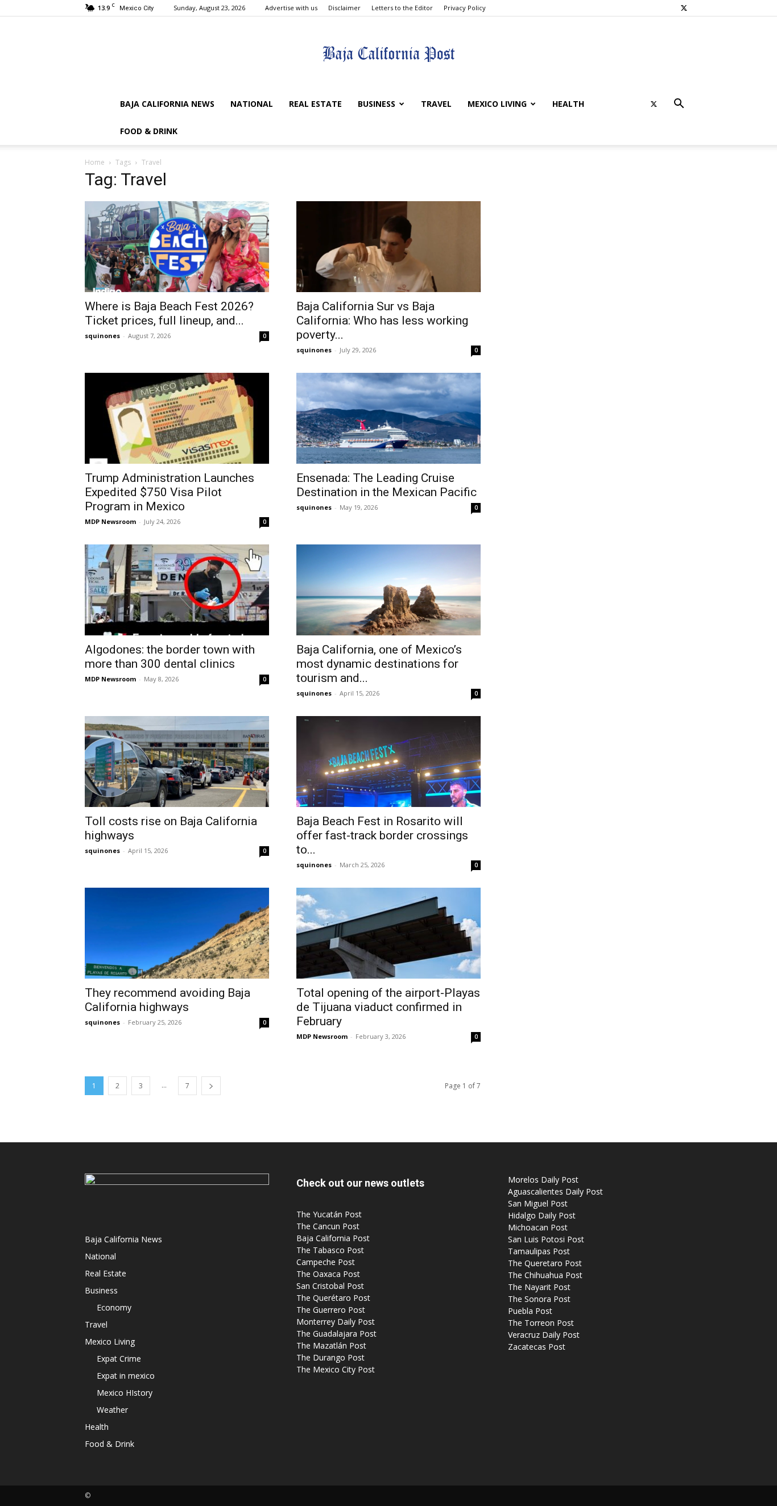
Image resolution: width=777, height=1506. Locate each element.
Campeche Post (325, 1262)
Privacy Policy (465, 7)
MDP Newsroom (110, 521)
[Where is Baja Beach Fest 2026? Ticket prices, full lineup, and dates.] (177, 246)
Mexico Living (497, 103)
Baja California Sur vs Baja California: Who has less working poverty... (382, 320)
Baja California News (167, 103)
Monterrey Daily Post (335, 1321)
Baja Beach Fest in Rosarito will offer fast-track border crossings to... (382, 835)
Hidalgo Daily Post (542, 1215)
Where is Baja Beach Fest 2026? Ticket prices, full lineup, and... (169, 313)
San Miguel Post (538, 1203)
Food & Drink (148, 131)
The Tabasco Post (330, 1250)
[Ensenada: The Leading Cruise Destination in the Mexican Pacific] (388, 418)
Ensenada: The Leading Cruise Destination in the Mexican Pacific (386, 485)
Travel (436, 103)
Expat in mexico (126, 1375)
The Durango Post (330, 1357)
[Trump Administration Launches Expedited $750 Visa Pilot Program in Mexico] (177, 418)
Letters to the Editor (402, 7)
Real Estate (315, 103)
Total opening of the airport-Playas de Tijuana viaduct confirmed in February (388, 1007)
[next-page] (211, 1085)
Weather (112, 1409)
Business (376, 103)
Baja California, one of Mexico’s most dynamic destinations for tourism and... (379, 664)
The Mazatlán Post (331, 1345)
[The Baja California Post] (388, 54)
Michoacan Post (538, 1227)
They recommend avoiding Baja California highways (167, 1000)
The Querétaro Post (333, 1297)
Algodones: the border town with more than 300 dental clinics (170, 657)
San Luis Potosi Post (546, 1239)
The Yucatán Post (329, 1214)
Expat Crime (119, 1358)
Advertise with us (291, 7)
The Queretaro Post (545, 1263)
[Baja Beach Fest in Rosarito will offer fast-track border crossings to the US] (388, 761)
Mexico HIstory (124, 1392)
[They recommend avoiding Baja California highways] (177, 933)
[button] (678, 104)
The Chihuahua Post (545, 1275)
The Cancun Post (327, 1226)
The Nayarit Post (539, 1287)
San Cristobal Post (330, 1285)
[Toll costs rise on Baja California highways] (177, 761)
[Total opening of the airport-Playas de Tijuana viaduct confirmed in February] (388, 933)
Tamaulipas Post (539, 1251)
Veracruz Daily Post (544, 1334)
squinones (102, 335)
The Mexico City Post (335, 1369)
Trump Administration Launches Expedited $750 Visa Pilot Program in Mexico (169, 492)
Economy (114, 1307)
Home (95, 162)
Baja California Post (333, 1238)
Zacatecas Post (536, 1346)
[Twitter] (683, 8)
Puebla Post (530, 1310)
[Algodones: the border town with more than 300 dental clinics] (177, 589)
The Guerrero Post (330, 1309)
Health (568, 103)
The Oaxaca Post (328, 1273)
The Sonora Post (539, 1298)
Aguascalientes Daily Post (555, 1191)
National (251, 103)
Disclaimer (344, 7)
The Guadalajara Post (336, 1333)
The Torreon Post (541, 1322)
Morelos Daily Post (543, 1179)
